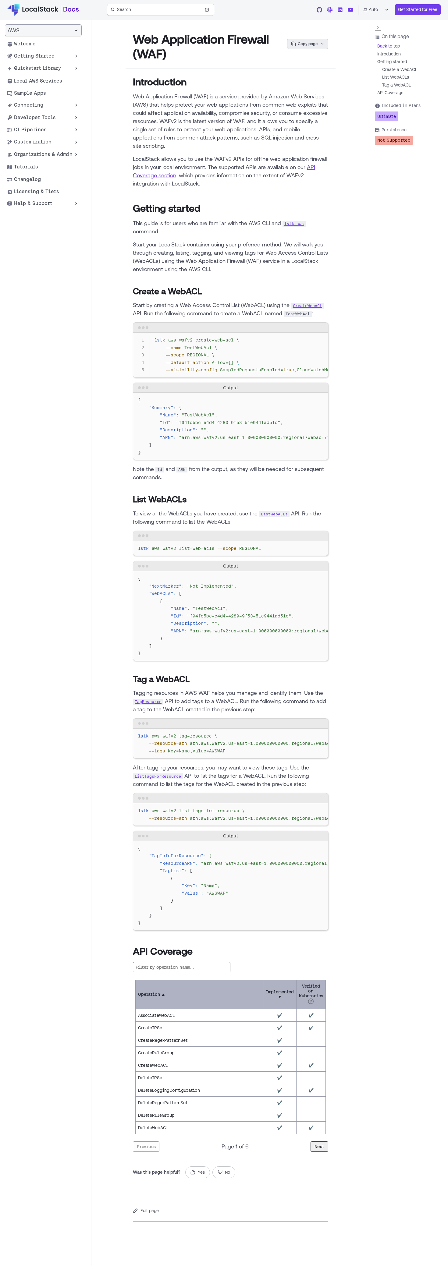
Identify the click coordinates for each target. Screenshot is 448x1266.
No (227, 1172)
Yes (201, 1172)
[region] (230, 355)
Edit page (149, 1210)
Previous (146, 1146)
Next (319, 1146)
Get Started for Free (417, 9)
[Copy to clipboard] (320, 340)
